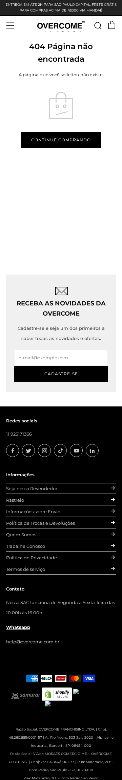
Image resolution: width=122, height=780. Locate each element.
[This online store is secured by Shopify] (57, 693)
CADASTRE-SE (61, 373)
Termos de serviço (25, 569)
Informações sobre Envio (33, 511)
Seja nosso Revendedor (31, 488)
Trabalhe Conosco (25, 546)
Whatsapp (18, 627)
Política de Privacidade (31, 557)
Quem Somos (21, 534)
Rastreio (15, 500)
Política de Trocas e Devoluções (40, 523)
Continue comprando (61, 139)
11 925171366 (19, 434)
